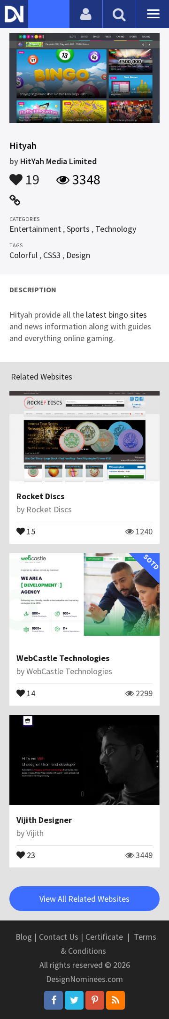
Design (78, 255)
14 (30, 692)
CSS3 (52, 255)
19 (31, 175)
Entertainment (35, 228)
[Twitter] (74, 1000)
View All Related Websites (84, 898)
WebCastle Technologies (62, 658)
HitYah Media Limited (58, 161)
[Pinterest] (94, 1000)
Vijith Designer (44, 819)
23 (30, 854)
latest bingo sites (116, 314)
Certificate (104, 936)
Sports (78, 228)
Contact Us (58, 936)
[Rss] (115, 1000)
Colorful (23, 255)
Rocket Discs (40, 496)
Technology (115, 228)
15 (30, 530)
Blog (23, 936)
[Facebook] (53, 1000)
